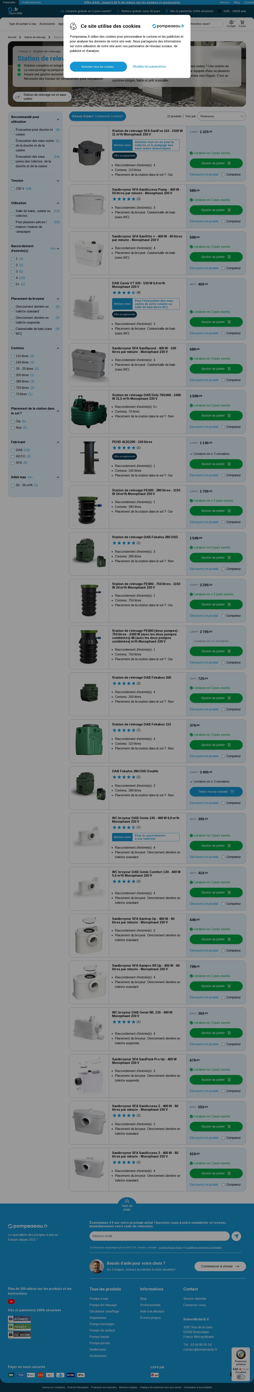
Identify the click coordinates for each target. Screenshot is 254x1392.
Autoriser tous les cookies (98, 66)
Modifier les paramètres (149, 66)
